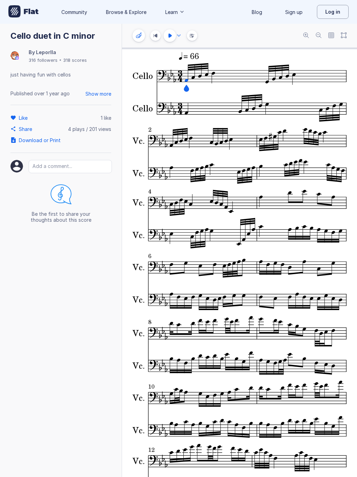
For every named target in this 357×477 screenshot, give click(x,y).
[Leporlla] (14, 56)
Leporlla (46, 52)
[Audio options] (179, 35)
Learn (171, 12)
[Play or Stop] (170, 35)
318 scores (75, 60)
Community (74, 12)
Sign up (294, 12)
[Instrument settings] (138, 35)
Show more (98, 94)
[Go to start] (155, 35)
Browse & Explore (126, 12)
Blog (257, 12)
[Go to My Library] (23, 12)
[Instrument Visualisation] (192, 35)
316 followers (43, 60)
